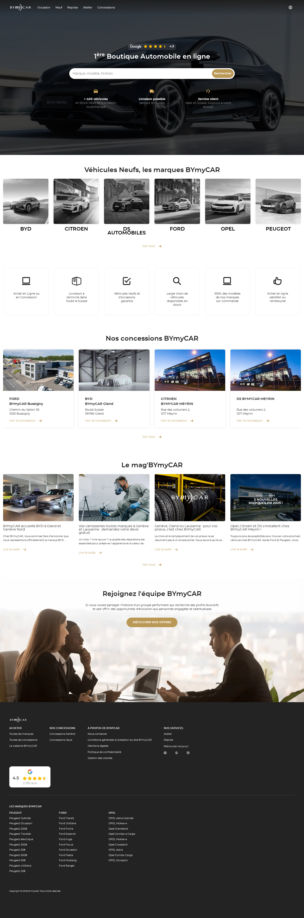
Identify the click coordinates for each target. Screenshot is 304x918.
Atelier (168, 734)
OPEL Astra (116, 850)
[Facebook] (176, 753)
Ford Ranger (67, 865)
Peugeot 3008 (18, 844)
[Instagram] (188, 753)
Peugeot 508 (17, 860)
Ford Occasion (68, 850)
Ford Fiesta (66, 855)
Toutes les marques (21, 734)
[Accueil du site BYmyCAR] (20, 7)
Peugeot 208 (17, 871)
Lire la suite (11, 549)
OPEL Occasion (118, 860)
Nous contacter (97, 734)
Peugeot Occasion (20, 823)
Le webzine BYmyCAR (23, 746)
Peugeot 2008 (18, 829)
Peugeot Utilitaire (20, 865)
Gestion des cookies (100, 758)
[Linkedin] (165, 753)
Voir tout (148, 246)
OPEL (112, 813)
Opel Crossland (118, 844)
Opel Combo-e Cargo (122, 834)
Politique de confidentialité (104, 752)
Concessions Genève (62, 734)
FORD (63, 813)
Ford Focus (66, 844)
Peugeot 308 (17, 850)
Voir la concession (22, 420)
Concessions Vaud (61, 740)
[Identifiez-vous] (290, 7)
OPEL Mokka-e (118, 823)
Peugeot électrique (21, 839)
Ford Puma (66, 829)
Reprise (168, 740)
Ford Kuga (65, 839)
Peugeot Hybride (20, 818)
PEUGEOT (15, 813)
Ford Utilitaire (67, 823)
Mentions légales (98, 746)
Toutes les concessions (23, 740)
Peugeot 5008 (18, 855)
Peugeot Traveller (20, 834)
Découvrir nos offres (152, 622)
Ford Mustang (68, 860)
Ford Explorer (67, 834)
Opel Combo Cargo (121, 855)
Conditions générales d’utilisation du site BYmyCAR (120, 740)
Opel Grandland (118, 829)
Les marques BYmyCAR (25, 806)
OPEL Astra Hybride (121, 818)
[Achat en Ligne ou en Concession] (26, 291)
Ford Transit (66, 818)
